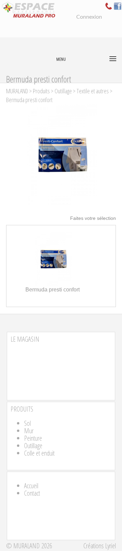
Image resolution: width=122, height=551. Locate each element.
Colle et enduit (39, 453)
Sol (27, 423)
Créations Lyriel (99, 545)
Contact (32, 493)
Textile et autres (93, 91)
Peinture (33, 438)
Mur (29, 430)
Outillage (63, 91)
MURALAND (17, 91)
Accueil (31, 485)
